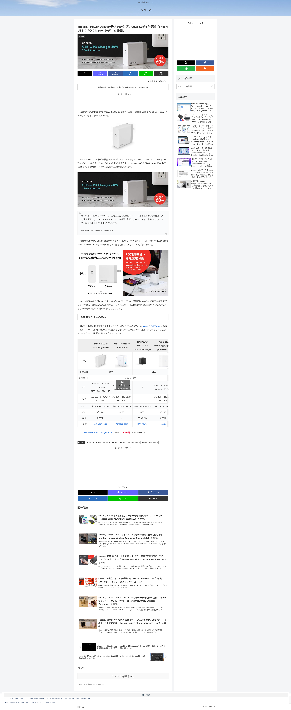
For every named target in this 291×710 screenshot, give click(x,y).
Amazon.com (122, 424)
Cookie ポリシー (50, 702)
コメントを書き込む (123, 676)
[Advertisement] (123, 101)
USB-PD (124, 442)
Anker (146, 326)
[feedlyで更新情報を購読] (186, 68)
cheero (82, 442)
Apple (163, 424)
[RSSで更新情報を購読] (205, 68)
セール (145, 442)
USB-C (115, 442)
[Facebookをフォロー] (205, 62)
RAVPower (156, 326)
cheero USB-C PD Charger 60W (97, 432)
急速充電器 (154, 442)
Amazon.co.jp (100, 424)
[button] (161, 73)
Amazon (91, 442)
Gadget (107, 442)
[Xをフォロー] (186, 62)
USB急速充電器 (135, 442)
